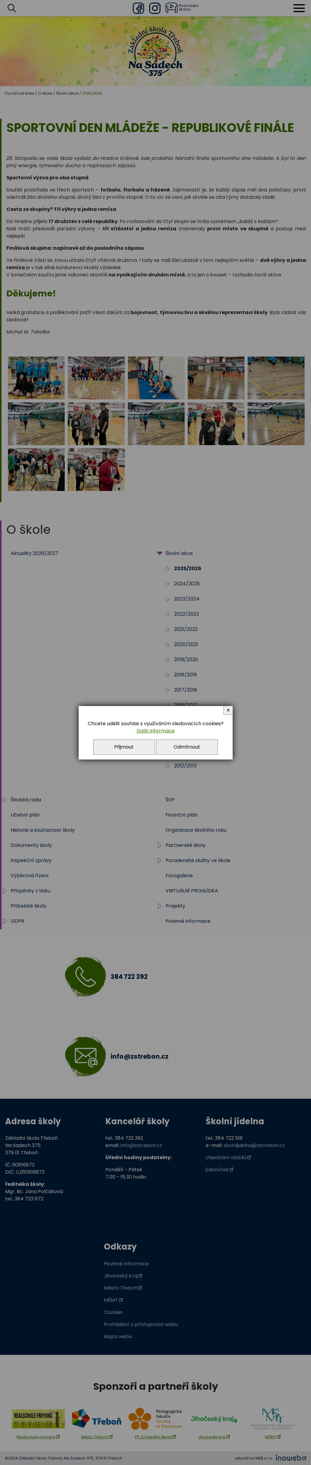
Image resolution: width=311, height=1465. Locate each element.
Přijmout (124, 746)
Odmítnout (187, 746)
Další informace (156, 730)
